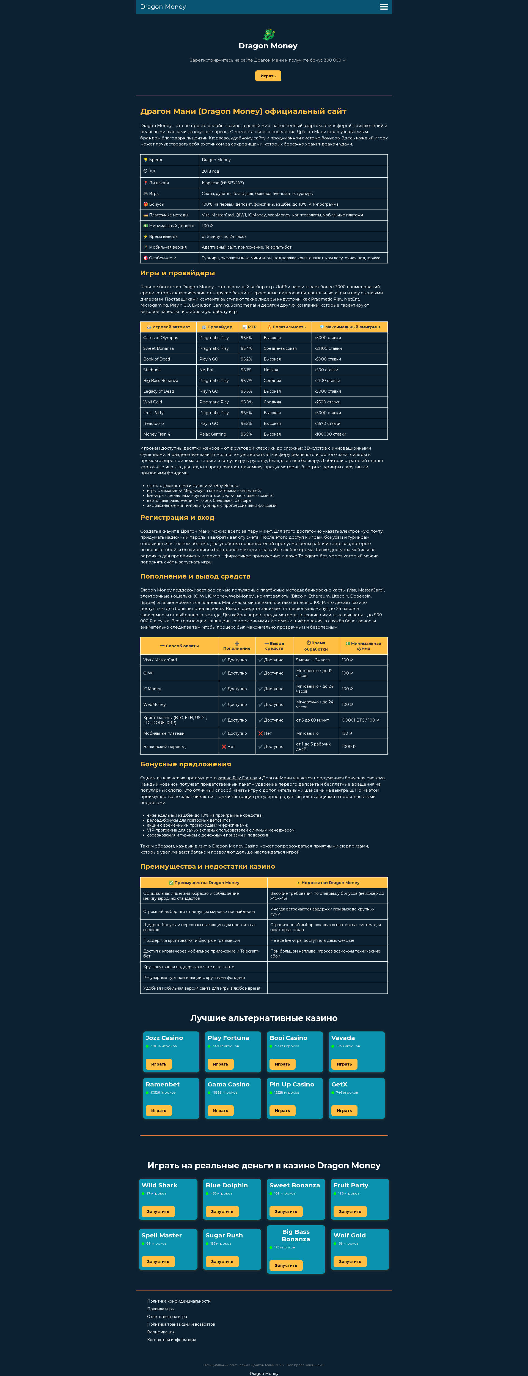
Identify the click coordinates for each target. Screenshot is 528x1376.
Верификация (161, 1332)
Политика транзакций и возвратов (181, 1324)
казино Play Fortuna (237, 777)
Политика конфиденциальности (179, 1301)
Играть (268, 75)
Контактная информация (171, 1339)
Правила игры (161, 1308)
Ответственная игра (167, 1316)
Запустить (158, 1211)
